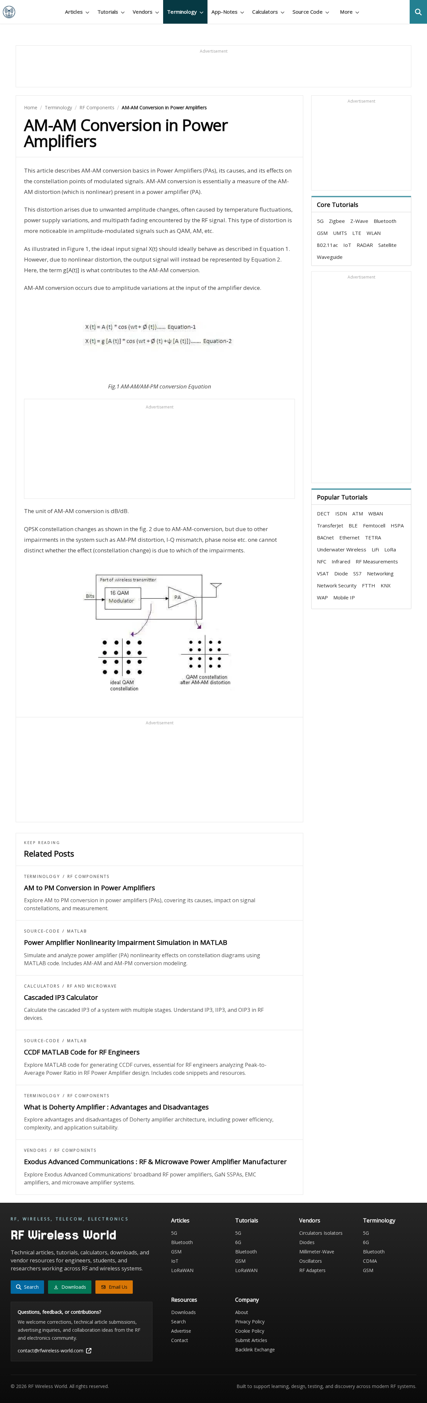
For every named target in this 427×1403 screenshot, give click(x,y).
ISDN (341, 513)
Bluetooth (385, 221)
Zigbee (337, 221)
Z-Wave (359, 221)
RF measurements (377, 561)
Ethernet (349, 537)
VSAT (323, 573)
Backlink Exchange (255, 1349)
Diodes (307, 1242)
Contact (179, 1340)
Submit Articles (251, 1340)
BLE (353, 525)
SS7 (357, 573)
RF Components (96, 107)
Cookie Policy (249, 1331)
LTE (356, 233)
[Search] (418, 12)
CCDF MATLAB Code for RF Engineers (82, 1052)
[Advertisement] (213, 69)
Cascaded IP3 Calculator (61, 997)
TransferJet (330, 525)
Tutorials (246, 1220)
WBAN (375, 513)
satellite (387, 245)
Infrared (341, 561)
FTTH (368, 585)
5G (320, 221)
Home (30, 107)
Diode (341, 573)
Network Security (337, 585)
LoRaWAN (182, 1270)
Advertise (181, 1331)
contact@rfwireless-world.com (50, 1350)
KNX (386, 585)
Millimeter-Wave (316, 1251)
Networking (380, 573)
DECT (323, 513)
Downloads (183, 1312)
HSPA (397, 525)
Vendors (35, 1150)
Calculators (42, 986)
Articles (180, 1220)
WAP (322, 597)
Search (178, 1321)
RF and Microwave (92, 986)
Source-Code (42, 931)
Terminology (58, 107)
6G (238, 1242)
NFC (321, 561)
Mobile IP (344, 597)
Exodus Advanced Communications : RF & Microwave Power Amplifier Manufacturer (155, 1161)
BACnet (325, 537)
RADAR (365, 245)
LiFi (375, 549)
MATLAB (77, 931)
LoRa (390, 549)
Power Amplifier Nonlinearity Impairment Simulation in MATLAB (125, 942)
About (241, 1312)
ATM (357, 513)
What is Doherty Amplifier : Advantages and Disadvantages (116, 1106)
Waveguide (330, 257)
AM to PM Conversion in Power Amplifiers (89, 887)
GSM (322, 233)
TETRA (373, 537)
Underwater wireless (341, 549)
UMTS (340, 233)
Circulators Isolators (321, 1233)
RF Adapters (312, 1270)
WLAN (374, 233)
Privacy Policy (250, 1321)
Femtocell (374, 525)
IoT (347, 245)
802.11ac (327, 245)
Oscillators (310, 1261)
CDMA (370, 1261)
